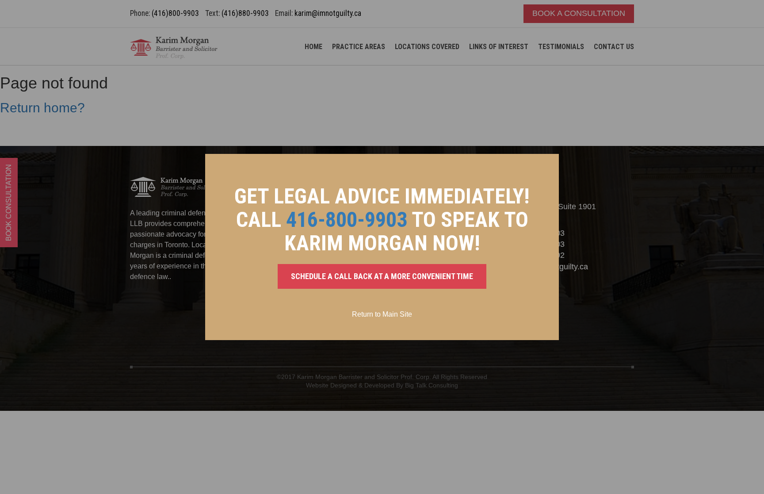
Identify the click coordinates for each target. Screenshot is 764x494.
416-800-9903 (346, 219)
